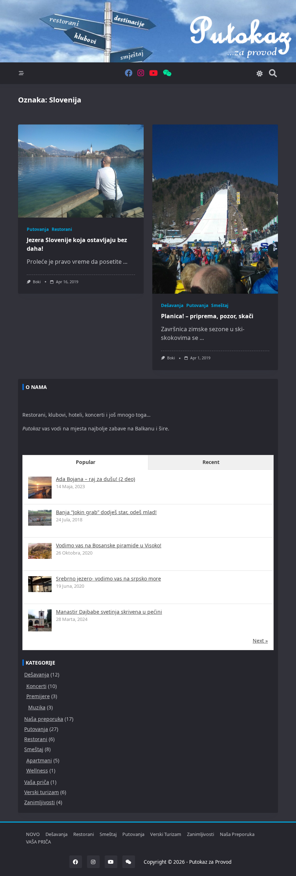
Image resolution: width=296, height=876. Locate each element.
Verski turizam (41, 792)
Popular (85, 462)
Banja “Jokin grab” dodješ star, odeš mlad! (106, 512)
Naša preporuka (43, 718)
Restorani (62, 229)
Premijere (38, 696)
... (125, 262)
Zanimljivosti (39, 802)
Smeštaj (219, 305)
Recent (211, 462)
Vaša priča (36, 782)
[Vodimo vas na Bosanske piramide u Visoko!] (40, 551)
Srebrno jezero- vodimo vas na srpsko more (108, 578)
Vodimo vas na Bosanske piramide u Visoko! (108, 545)
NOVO (33, 834)
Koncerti (36, 686)
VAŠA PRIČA (38, 841)
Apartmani (39, 760)
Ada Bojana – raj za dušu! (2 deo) (95, 479)
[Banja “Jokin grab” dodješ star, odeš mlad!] (40, 517)
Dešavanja (172, 305)
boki (37, 281)
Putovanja (38, 229)
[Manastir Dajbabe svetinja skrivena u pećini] (40, 621)
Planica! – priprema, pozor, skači (207, 316)
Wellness (37, 770)
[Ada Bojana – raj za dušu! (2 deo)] (40, 488)
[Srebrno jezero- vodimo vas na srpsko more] (40, 584)
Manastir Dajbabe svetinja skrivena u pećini (109, 611)
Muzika (36, 707)
